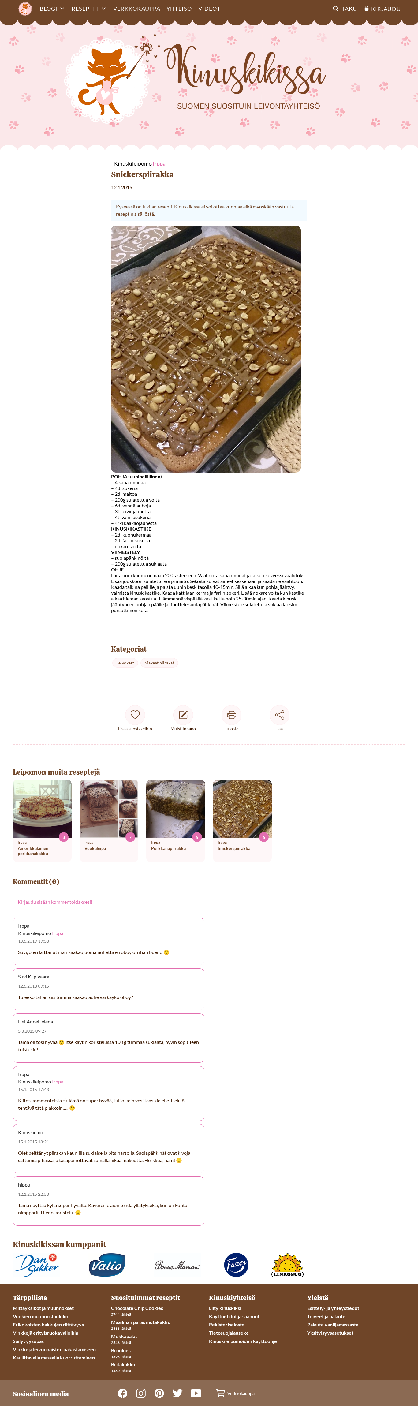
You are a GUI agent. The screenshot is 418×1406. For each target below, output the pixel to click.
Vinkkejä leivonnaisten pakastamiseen (54, 1349)
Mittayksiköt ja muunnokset (43, 1308)
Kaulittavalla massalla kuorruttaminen (54, 1357)
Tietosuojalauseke (229, 1333)
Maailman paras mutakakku (140, 1322)
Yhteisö (179, 8)
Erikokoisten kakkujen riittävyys (48, 1324)
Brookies (121, 1350)
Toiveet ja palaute (326, 1316)
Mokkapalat (124, 1336)
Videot (209, 8)
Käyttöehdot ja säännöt (234, 1316)
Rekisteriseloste (226, 1324)
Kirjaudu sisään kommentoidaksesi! (55, 902)
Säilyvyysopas (28, 1341)
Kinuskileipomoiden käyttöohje (243, 1341)
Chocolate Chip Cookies (137, 1308)
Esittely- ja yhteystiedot (333, 1308)
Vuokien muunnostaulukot (41, 1316)
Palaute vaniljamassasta (332, 1324)
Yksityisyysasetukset (330, 1333)
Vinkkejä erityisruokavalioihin (45, 1333)
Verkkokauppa (136, 8)
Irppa (57, 933)
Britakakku (123, 1364)
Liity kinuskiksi (225, 1308)
